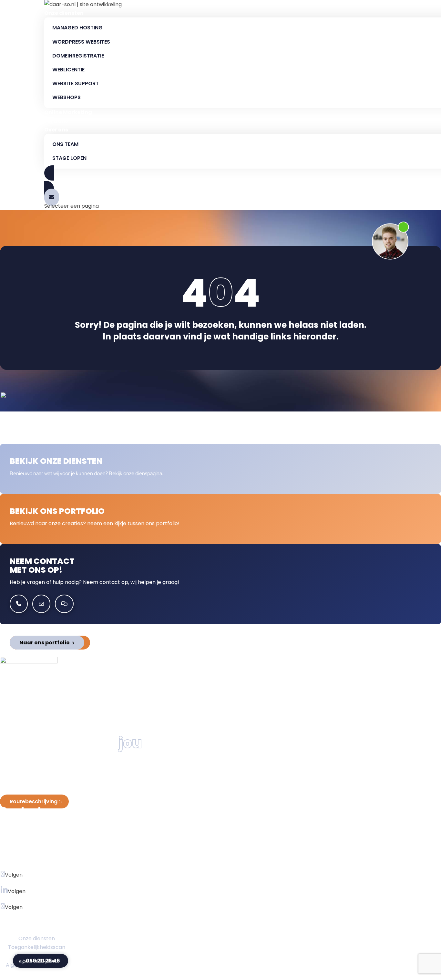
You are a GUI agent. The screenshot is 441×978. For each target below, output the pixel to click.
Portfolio (56, 121)
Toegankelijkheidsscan (36, 947)
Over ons (56, 129)
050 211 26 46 (43, 960)
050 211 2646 (26, 851)
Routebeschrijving (33, 801)
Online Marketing (68, 112)
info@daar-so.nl (37, 862)
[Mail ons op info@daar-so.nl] (51, 197)
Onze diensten (64, 13)
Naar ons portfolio (44, 642)
